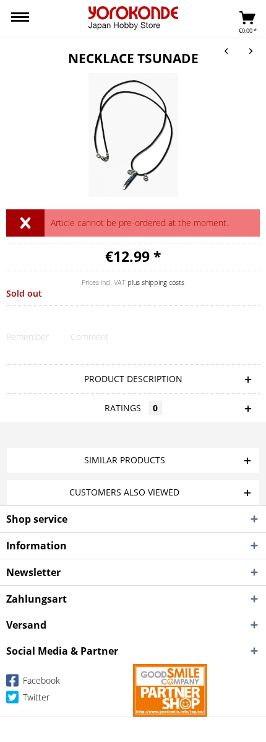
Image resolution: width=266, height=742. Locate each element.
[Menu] (20, 18)
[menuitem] (20, 18)
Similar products (124, 460)
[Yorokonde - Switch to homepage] (133, 18)
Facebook (40, 680)
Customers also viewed (124, 492)
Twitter (34, 697)
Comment (90, 337)
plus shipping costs (155, 282)
